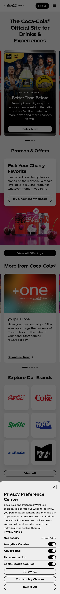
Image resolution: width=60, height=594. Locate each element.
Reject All (30, 586)
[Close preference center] (54, 487)
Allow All (30, 571)
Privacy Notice (13, 531)
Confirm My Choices (30, 579)
